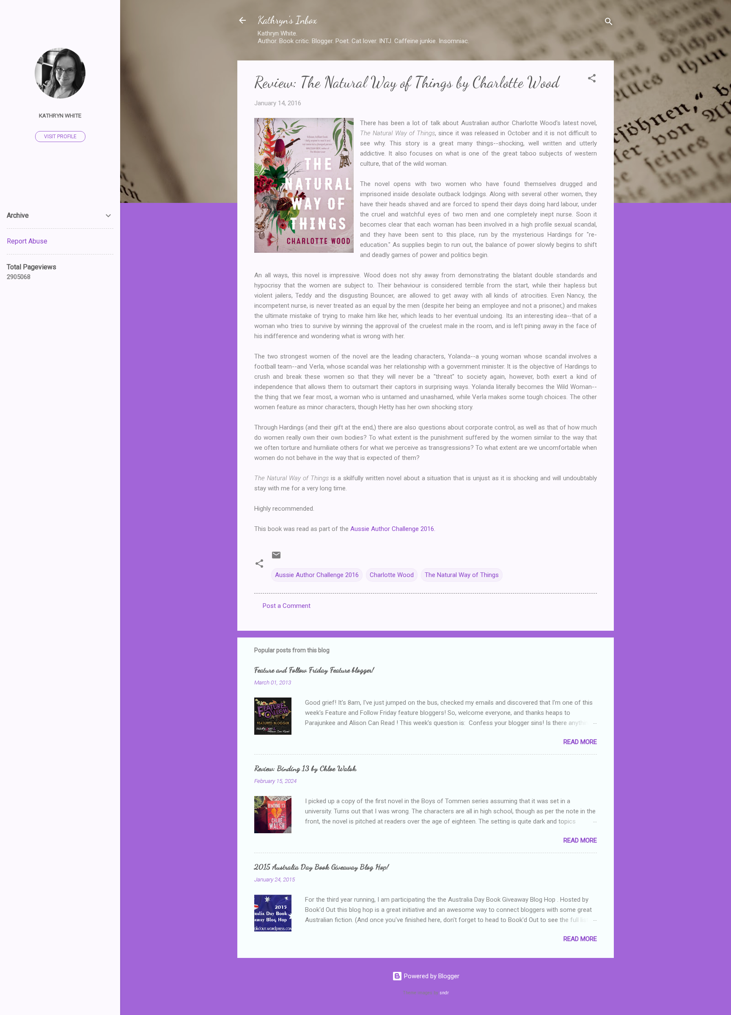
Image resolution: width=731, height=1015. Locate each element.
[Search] (609, 23)
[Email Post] (276, 558)
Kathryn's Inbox (287, 20)
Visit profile (60, 137)
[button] (592, 79)
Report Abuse (27, 241)
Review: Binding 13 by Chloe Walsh (305, 768)
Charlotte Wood (392, 575)
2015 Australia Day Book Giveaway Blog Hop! (321, 866)
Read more (580, 742)
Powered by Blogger (430, 976)
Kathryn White (60, 115)
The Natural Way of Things (462, 575)
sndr (444, 993)
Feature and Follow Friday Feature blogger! (314, 669)
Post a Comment (287, 606)
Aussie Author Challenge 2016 (317, 575)
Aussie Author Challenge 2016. (392, 529)
